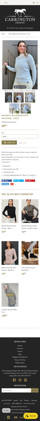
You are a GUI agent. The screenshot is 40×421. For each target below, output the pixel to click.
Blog (20, 354)
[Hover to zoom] (20, 64)
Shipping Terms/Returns (20, 357)
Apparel (15, 400)
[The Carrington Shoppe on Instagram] (25, 381)
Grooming (34, 400)
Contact (20, 351)
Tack (21, 400)
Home (3, 34)
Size (3, 133)
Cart (36, 3)
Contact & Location (29, 403)
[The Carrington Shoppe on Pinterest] (20, 381)
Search (20, 346)
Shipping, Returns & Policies (19, 406)
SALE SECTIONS (6, 400)
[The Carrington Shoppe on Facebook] (14, 381)
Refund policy (20, 363)
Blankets (26, 400)
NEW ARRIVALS (17, 403)
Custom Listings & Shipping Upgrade (19, 409)
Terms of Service (20, 360)
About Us (20, 348)
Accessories (7, 403)
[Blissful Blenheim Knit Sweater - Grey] (8, 97)
